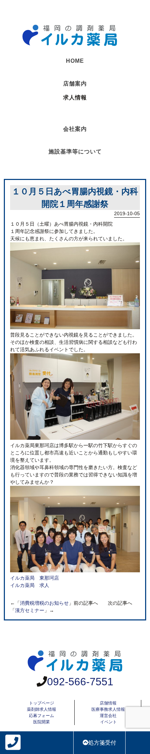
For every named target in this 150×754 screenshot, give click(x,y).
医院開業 (41, 721)
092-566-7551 (80, 681)
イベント (108, 721)
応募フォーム (41, 715)
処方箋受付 (102, 743)
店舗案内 (75, 83)
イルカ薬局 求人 (29, 585)
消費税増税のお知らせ (44, 603)
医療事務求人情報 (108, 709)
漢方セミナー (29, 610)
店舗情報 (108, 703)
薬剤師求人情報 (41, 709)
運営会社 (108, 715)
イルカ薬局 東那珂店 (34, 578)
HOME (75, 61)
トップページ (41, 703)
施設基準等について (75, 151)
